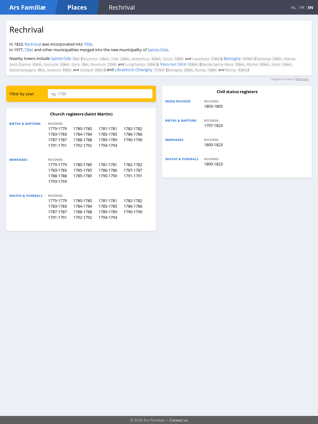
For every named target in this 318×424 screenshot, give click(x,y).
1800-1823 (213, 144)
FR (302, 7)
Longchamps (135, 64)
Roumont (98, 64)
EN (310, 7)
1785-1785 (107, 134)
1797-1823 (213, 125)
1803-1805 (213, 106)
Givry (75, 64)
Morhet (252, 64)
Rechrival (33, 44)
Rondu (200, 69)
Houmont (90, 58)
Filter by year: (22, 94)
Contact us (179, 419)
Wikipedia (302, 79)
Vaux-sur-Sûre (173, 64)
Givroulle (51, 64)
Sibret (276, 64)
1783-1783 (57, 134)
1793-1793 (107, 145)
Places (77, 7)
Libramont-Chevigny (133, 69)
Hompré (86, 69)
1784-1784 (82, 134)
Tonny (168, 58)
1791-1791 (57, 145)
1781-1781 (107, 128)
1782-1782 (133, 128)
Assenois (54, 69)
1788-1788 (82, 139)
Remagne (174, 69)
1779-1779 (57, 128)
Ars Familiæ (27, 7)
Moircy (230, 69)
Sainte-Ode (158, 49)
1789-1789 (107, 139)
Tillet (88, 44)
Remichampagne (22, 69)
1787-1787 (57, 139)
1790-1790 (133, 139)
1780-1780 (82, 128)
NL (293, 7)
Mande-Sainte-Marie (217, 64)
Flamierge (263, 58)
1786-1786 (133, 134)
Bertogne (232, 58)
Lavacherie (200, 58)
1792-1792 (82, 145)
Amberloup (141, 58)
